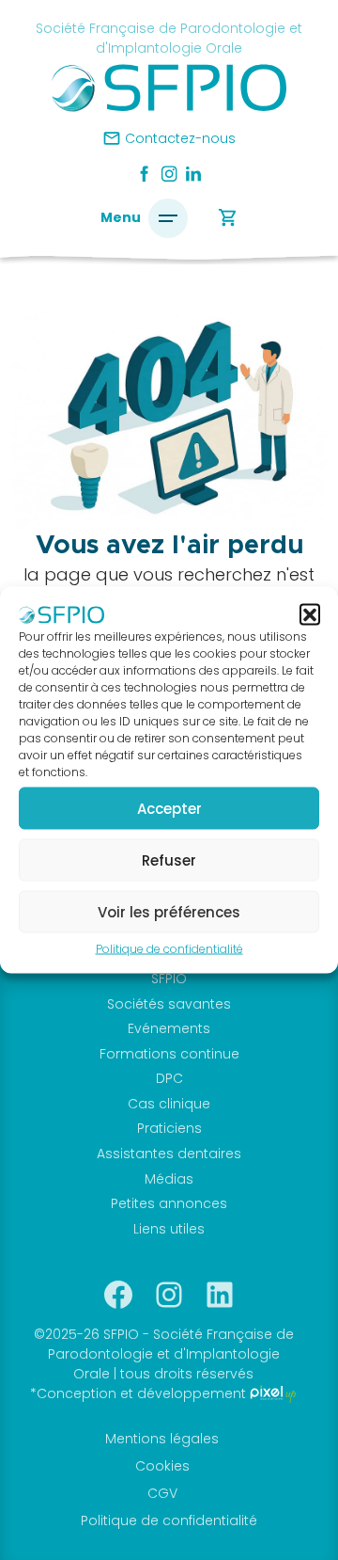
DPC (169, 1078)
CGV (162, 1493)
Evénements (169, 1028)
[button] (309, 613)
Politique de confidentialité (169, 949)
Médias (169, 1179)
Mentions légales (162, 1438)
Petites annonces (169, 1203)
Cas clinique (169, 1103)
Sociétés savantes (169, 1004)
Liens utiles (169, 1228)
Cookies (162, 1465)
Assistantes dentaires (169, 1153)
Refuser (169, 859)
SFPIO (169, 978)
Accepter (169, 808)
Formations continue (169, 1053)
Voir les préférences (169, 911)
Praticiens (169, 1128)
